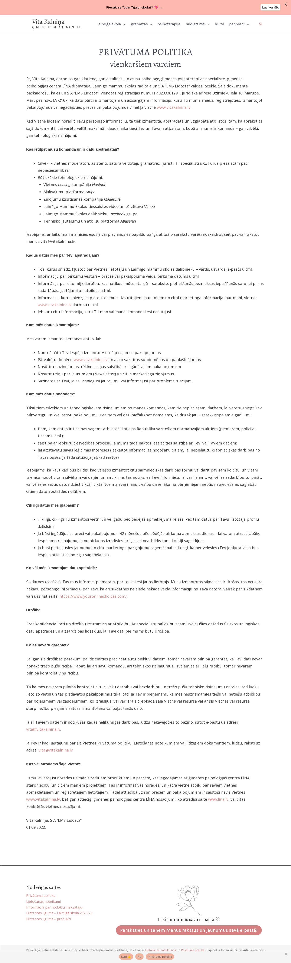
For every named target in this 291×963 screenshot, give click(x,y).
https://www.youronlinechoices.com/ (93, 596)
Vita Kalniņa (48, 21)
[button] (123, 24)
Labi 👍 (126, 956)
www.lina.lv (218, 799)
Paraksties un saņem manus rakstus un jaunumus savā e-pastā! (189, 930)
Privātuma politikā (192, 950)
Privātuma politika (160, 956)
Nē (139, 956)
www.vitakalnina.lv (173, 107)
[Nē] (286, 954)
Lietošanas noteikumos (160, 950)
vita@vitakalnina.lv (43, 729)
